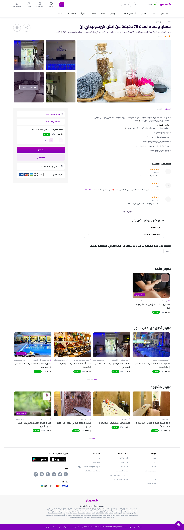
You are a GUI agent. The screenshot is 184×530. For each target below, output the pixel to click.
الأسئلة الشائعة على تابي (120, 479)
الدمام (168, 22)
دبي (154, 475)
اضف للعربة (41, 149)
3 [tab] (88, 379)
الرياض (154, 458)
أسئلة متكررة (124, 462)
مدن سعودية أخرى (150, 470)
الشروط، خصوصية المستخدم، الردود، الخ (88, 466)
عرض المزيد (127, 211)
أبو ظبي (153, 479)
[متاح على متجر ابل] (58, 459)
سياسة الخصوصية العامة (92, 470)
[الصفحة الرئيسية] (165, 4)
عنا (99, 458)
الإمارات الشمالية (151, 483)
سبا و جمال (159, 22)
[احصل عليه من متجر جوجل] (40, 459)
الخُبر (167, 251)
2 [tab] (92, 379)
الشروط (159, 109)
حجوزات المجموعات (122, 470)
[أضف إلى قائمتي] (17, 28)
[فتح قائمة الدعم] (178, 524)
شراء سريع (41, 157)
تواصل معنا (96, 462)
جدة (155, 462)
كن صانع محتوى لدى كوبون (119, 475)
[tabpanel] (151, 295)
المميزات (167, 109)
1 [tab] (95, 379)
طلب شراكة (124, 466)
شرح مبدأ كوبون (123, 458)
